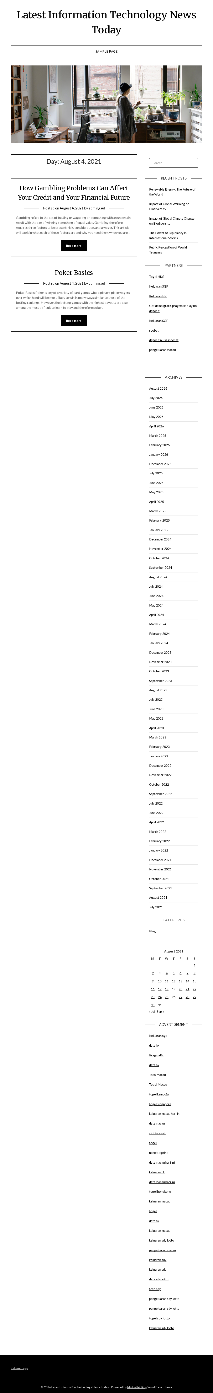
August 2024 (158, 577)
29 (194, 997)
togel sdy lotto (159, 1318)
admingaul (97, 208)
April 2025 (156, 501)
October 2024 (159, 558)
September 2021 (160, 888)
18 (166, 989)
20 (180, 989)
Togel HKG (156, 276)
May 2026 (156, 416)
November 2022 (160, 775)
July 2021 (156, 907)
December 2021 (160, 860)
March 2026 (157, 435)
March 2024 (157, 624)
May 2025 (156, 492)
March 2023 (157, 737)
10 (160, 981)
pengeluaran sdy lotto (164, 1308)
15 (194, 981)
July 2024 (156, 586)
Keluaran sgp (158, 1035)
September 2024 (160, 567)
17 (160, 989)
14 (187, 981)
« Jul (152, 1011)
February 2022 (159, 841)
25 (166, 997)
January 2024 (158, 643)
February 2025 (159, 520)
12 (174, 981)
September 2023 (160, 681)
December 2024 (160, 539)
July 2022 (156, 803)
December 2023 (160, 652)
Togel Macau (158, 1084)
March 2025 (157, 511)
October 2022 (159, 784)
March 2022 (157, 831)
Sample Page (106, 51)
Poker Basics (74, 273)
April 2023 (156, 728)
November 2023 (160, 662)
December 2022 (160, 765)
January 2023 (158, 756)
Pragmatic (156, 1055)
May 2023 (156, 718)
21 (187, 989)
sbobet (154, 330)
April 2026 (156, 426)
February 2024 (159, 633)
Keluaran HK (158, 296)
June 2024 (156, 596)
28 (187, 997)
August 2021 (158, 897)
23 (153, 997)
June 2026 (156, 407)
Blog (152, 931)
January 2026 (158, 454)
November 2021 (160, 869)
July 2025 (156, 473)
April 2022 (156, 822)
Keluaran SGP (158, 286)
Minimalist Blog (137, 1387)
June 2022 (156, 813)
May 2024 (156, 605)
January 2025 (158, 530)
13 (180, 981)
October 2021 (159, 879)
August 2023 (158, 690)
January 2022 (158, 850)
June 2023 (156, 709)
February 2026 (159, 445)
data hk (154, 1045)
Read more (74, 245)
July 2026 (156, 398)
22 (194, 989)
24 (160, 997)
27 (180, 997)
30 (153, 1005)
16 (153, 989)
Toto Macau (157, 1075)
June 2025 (156, 483)
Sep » (160, 1011)
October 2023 (159, 671)
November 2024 (160, 548)
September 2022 (160, 794)
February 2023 (159, 746)
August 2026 (158, 388)
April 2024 (156, 615)
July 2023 (156, 699)
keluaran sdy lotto (161, 1328)
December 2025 (160, 464)
